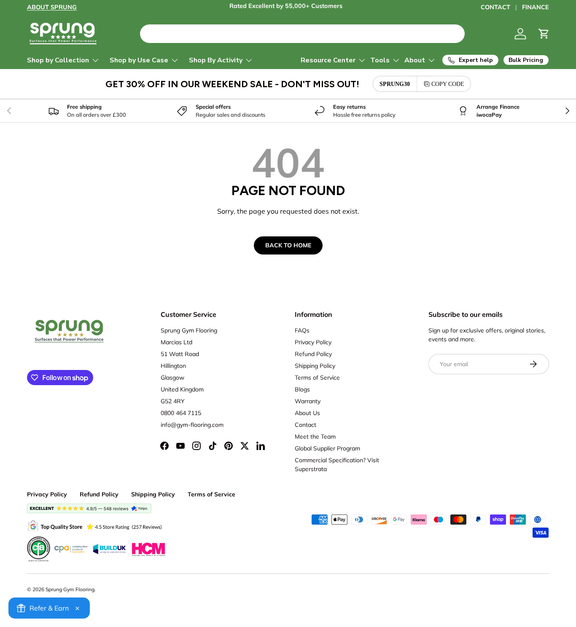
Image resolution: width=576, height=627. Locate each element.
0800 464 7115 (181, 413)
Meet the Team (315, 436)
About (414, 60)
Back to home (288, 245)
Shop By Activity (215, 60)
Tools (380, 60)
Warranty (307, 401)
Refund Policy (313, 354)
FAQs (302, 330)
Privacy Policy (313, 342)
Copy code (447, 83)
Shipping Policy (315, 366)
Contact (305, 425)
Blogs (302, 389)
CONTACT (495, 7)
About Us (307, 413)
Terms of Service (317, 377)
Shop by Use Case (139, 60)
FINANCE (535, 7)
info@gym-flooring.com (192, 425)
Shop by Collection (58, 60)
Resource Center (328, 60)
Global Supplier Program (327, 448)
